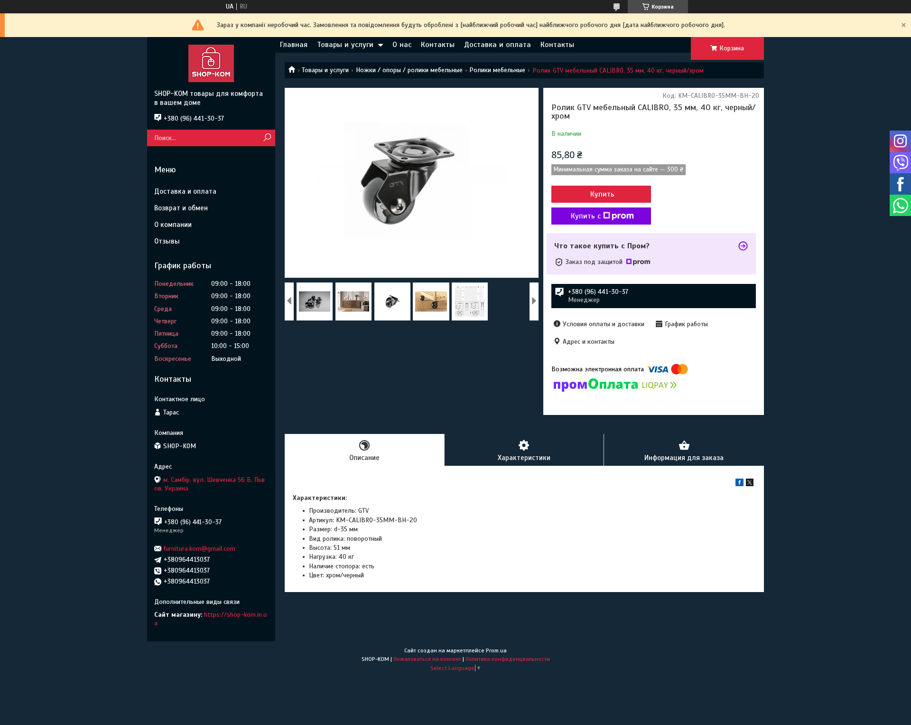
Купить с (586, 216)
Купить (602, 194)
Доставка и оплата (497, 44)
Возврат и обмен (181, 208)
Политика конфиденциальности (507, 659)
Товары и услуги (345, 44)
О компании (173, 224)
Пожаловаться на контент (427, 659)
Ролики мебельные (497, 70)
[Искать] (267, 138)
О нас (401, 44)
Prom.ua (496, 650)
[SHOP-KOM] (211, 63)
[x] (749, 484)
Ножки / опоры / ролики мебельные (409, 70)
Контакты (438, 44)
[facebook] (739, 484)
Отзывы (167, 241)
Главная (293, 44)
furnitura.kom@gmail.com (199, 549)
